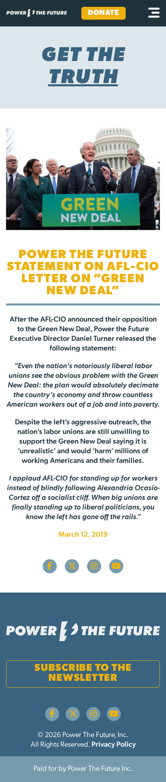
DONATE (103, 13)
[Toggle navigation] (154, 13)
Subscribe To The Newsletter (83, 673)
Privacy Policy (113, 745)
